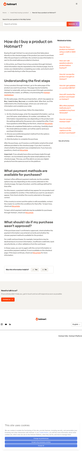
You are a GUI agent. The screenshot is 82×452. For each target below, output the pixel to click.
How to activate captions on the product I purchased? (67, 130)
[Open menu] (76, 4)
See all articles (64, 141)
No (46, 269)
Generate (72, 24)
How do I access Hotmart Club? (65, 120)
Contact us (6, 299)
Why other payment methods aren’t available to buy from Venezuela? (67, 109)
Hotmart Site (63, 336)
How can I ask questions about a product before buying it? (66, 64)
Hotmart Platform (75, 336)
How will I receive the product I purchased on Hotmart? (67, 96)
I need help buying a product (19, 13)
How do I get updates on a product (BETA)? (67, 87)
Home (4, 13)
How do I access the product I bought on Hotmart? (66, 76)
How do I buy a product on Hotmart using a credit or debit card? (67, 50)
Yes (36, 269)
